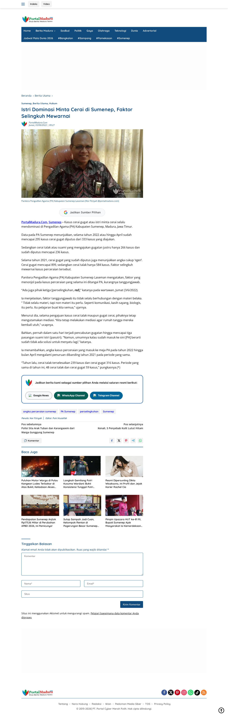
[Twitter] (171, 693)
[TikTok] (197, 693)
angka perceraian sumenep (39, 411)
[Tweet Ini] (119, 440)
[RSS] (204, 693)
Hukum (53, 103)
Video (46, 3)
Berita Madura (44, 30)
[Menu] (23, 4)
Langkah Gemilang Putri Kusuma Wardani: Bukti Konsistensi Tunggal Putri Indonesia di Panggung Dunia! (81, 484)
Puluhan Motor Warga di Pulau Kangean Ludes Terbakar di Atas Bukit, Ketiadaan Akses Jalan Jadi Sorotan (39, 484)
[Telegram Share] (133, 440)
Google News (41, 395)
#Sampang (84, 38)
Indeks (33, 3)
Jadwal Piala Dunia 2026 (38, 38)
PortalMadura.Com (34, 222)
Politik (78, 30)
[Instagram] (184, 693)
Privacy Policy (162, 704)
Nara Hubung (80, 704)
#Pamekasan (104, 38)
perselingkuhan (89, 411)
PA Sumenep (68, 411)
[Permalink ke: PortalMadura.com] (24, 123)
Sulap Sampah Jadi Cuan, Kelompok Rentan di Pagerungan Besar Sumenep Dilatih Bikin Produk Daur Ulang (82, 523)
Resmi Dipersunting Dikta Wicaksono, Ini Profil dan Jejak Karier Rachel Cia (123, 483)
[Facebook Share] (112, 440)
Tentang (63, 704)
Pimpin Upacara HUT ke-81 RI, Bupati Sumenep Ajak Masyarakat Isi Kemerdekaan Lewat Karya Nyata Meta (123, 523)
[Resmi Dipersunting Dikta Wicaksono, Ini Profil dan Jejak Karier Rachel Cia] (124, 466)
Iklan (108, 704)
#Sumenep (123, 38)
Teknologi (120, 30)
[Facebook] (164, 693)
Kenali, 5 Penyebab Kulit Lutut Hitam (120, 426)
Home (27, 30)
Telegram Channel (108, 395)
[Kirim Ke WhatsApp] (140, 440)
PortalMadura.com (38, 122)
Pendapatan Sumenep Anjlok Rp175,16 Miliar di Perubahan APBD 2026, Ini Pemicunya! (38, 522)
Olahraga (104, 30)
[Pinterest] (177, 693)
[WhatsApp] (190, 693)
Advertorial (149, 30)
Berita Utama (40, 103)
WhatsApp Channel (73, 395)
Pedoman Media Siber (128, 704)
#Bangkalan (65, 38)
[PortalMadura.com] (37, 19)
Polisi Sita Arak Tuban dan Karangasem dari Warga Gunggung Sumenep (47, 428)
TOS (147, 704)
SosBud (65, 30)
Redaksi (96, 704)
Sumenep (26, 103)
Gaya (90, 30)
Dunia (134, 30)
